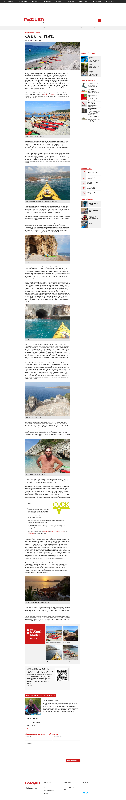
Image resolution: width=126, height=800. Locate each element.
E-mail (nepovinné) (57, 736)
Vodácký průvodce (58, 28)
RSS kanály (85, 782)
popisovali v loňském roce (49, 94)
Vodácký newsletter (68, 782)
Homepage (27, 32)
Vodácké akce (45, 28)
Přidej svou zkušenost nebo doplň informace (39, 695)
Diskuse (88, 28)
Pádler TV (36, 28)
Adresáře (80, 28)
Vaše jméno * (28, 736)
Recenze (46, 793)
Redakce (46, 787)
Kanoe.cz (66, 792)
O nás (45, 785)
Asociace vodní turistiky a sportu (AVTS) (71, 788)
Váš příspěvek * (28, 743)
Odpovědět (29, 728)
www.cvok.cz (46, 531)
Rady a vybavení (69, 28)
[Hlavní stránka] (34, 20)
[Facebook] (84, 792)
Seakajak (38, 32)
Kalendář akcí (86, 168)
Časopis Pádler (97, 28)
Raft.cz (65, 785)
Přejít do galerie (35, 638)
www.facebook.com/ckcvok (58, 531)
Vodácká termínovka (49, 790)
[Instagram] (87, 792)
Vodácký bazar (87, 199)
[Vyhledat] (99, 20)
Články (27, 28)
